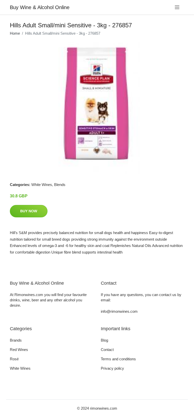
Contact (107, 349)
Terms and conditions (118, 359)
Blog (104, 340)
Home (15, 33)
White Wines (41, 184)
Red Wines (19, 349)
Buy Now (28, 211)
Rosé (14, 359)
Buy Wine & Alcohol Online (39, 7)
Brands (16, 340)
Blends (59, 184)
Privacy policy (112, 368)
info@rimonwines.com (119, 311)
